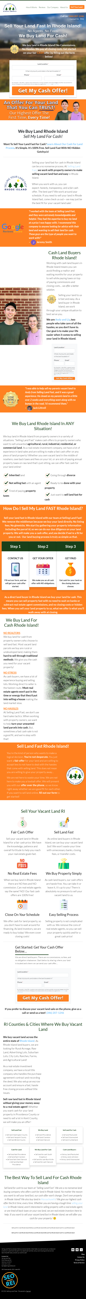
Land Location (43, 64)
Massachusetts (48, 1199)
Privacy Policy (56, 84)
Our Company (53, 7)
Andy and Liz (62, 319)
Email (59, 75)
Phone (27, 75)
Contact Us (74, 19)
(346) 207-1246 (76, 16)
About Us (64, 7)
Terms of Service (79, 1263)
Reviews (42, 7)
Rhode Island (27, 1040)
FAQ (82, 19)
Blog (82, 1254)
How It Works (31, 7)
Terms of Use (48, 84)
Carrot (28, 1291)
